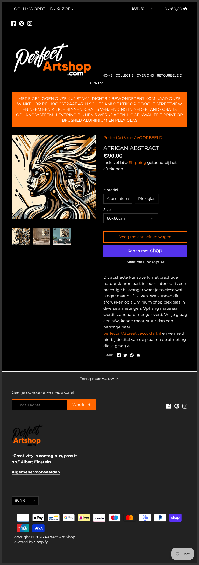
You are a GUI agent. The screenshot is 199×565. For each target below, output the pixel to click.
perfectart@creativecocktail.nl (132, 333)
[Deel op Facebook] (119, 354)
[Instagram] (29, 23)
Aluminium (118, 198)
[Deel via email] (138, 354)
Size (107, 210)
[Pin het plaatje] (132, 354)
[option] (21, 237)
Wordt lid (41, 8)
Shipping (137, 162)
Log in (19, 8)
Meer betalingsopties (145, 262)
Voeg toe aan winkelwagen (145, 236)
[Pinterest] (21, 23)
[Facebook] (13, 23)
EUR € (138, 8)
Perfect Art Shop (60, 537)
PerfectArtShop (118, 137)
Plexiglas (146, 198)
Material (110, 190)
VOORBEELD (149, 137)
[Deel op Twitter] (125, 354)
